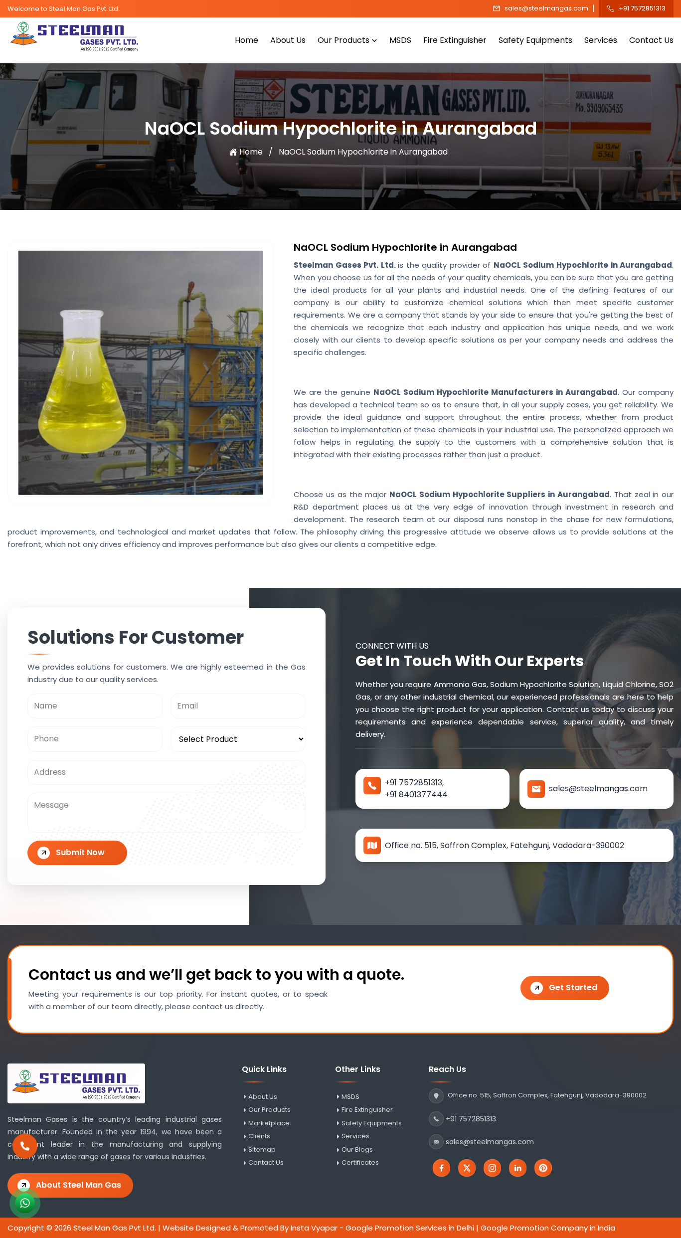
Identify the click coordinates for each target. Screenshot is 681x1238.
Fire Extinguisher (455, 40)
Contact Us (651, 40)
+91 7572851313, (414, 782)
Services (600, 40)
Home (246, 40)
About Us (288, 40)
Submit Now (80, 852)
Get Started (573, 987)
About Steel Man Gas (78, 1185)
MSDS (400, 40)
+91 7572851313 (642, 8)
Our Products (343, 40)
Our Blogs (357, 1149)
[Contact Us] (24, 1149)
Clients (259, 1136)
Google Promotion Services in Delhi (409, 1228)
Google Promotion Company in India (548, 1228)
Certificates (360, 1162)
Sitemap (262, 1149)
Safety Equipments (535, 40)
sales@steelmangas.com (546, 8)
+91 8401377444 (416, 794)
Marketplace (269, 1123)
